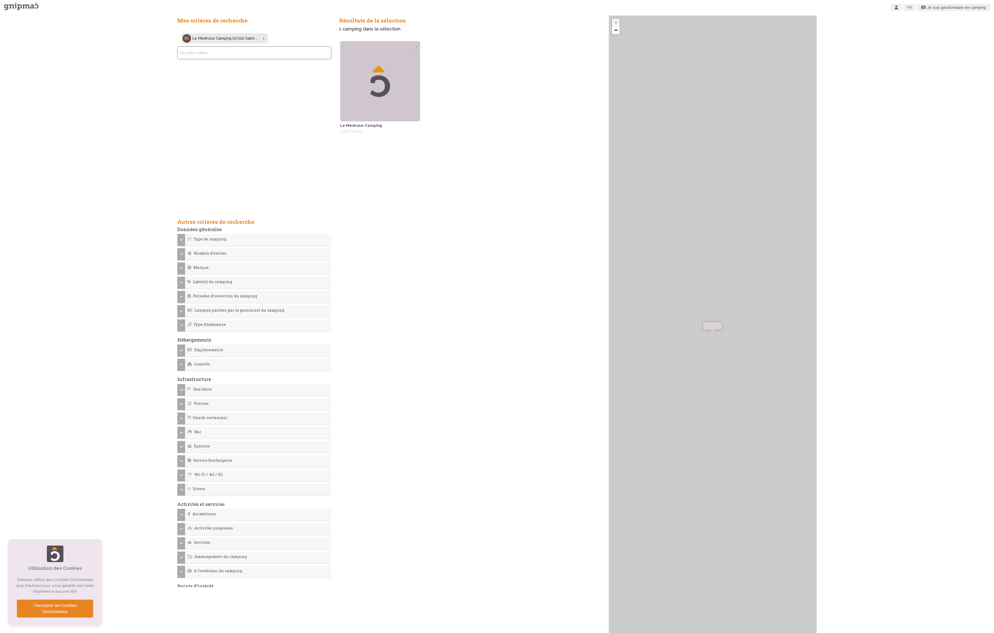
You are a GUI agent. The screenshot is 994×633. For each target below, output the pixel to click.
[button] (254, 239)
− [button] (616, 30)
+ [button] (616, 22)
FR (909, 7)
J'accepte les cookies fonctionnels (55, 608)
